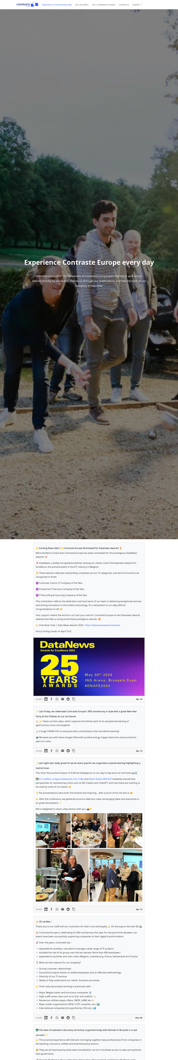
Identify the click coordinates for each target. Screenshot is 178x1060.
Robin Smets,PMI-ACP (100, 779)
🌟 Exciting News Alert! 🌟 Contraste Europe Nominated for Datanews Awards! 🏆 (79, 548)
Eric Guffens (45, 779)
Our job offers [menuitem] (82, 4)
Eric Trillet (79, 779)
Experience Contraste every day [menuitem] (57, 4)
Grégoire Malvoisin (62, 779)
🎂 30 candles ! (43, 921)
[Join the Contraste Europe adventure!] (27, 4)
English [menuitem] (136, 4)
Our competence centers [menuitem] (103, 4)
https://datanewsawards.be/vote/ (102, 625)
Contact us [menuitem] (124, 4)
